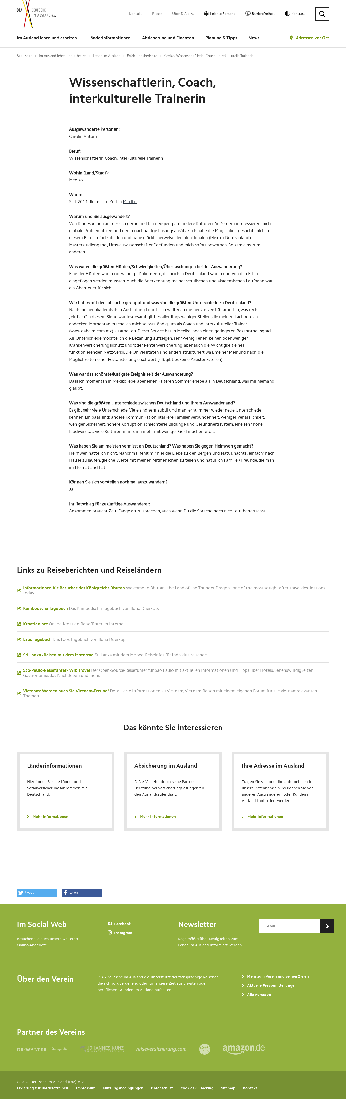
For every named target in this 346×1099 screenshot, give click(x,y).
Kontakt (135, 14)
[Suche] (322, 14)
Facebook (122, 924)
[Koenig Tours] (211, 1049)
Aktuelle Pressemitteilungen (272, 985)
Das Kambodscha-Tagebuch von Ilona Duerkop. (91, 608)
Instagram (122, 932)
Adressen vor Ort (312, 37)
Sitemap (228, 1088)
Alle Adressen (259, 994)
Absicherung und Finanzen (168, 37)
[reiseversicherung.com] (167, 1049)
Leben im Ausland (107, 56)
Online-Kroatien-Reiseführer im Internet (74, 623)
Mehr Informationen (50, 816)
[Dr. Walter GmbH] (48, 1049)
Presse (157, 14)
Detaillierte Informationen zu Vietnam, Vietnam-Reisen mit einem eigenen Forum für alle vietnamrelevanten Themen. (170, 693)
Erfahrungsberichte (142, 56)
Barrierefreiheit (263, 14)
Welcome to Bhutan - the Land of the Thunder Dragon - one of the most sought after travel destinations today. (174, 590)
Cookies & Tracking (197, 1088)
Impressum (85, 1088)
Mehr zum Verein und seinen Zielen (278, 976)
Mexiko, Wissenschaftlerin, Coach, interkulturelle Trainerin (208, 56)
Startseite (24, 56)
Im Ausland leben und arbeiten (47, 37)
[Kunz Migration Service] (108, 1049)
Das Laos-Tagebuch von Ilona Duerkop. (75, 639)
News (253, 37)
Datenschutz (162, 1088)
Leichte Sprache (222, 14)
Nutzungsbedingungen (123, 1088)
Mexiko (130, 201)
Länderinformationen (109, 37)
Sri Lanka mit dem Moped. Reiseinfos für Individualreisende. (115, 654)
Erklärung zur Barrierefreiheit (42, 1088)
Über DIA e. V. (183, 14)
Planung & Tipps (221, 37)
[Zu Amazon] (244, 1049)
